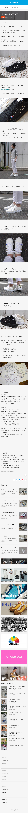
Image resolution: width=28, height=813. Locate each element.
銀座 (3, 17)
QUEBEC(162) (11, 471)
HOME (6, 7)
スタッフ (11, 7)
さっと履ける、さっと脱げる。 (8, 500)
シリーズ (21, 7)
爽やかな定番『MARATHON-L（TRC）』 (17, 745)
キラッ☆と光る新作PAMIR (7, 524)
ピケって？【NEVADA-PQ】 (14, 725)
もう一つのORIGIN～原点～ (7, 512)
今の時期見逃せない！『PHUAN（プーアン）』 (12, 536)
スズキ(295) (7, 471)
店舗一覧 (16, 7)
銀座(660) (3, 471)
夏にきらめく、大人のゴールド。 (15, 712)
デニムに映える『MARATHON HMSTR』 (17, 738)
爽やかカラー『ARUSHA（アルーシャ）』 (11, 489)
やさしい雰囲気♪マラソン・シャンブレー (17, 719)
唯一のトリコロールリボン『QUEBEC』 (10, 547)
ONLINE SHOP (5, 89)
